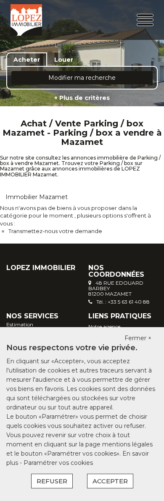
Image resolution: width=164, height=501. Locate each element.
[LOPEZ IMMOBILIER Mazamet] (35, 20)
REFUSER (52, 481)
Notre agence (104, 326)
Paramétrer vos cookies (58, 463)
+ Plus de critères (82, 98)
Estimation (19, 324)
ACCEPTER (110, 481)
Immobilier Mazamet (36, 197)
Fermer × (137, 338)
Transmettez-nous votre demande (55, 231)
